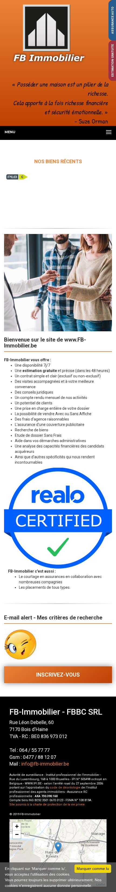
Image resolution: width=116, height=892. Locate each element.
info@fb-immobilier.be (45, 764)
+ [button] (17, 826)
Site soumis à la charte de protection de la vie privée (47, 804)
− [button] (17, 834)
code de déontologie (65, 787)
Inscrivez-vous (58, 674)
